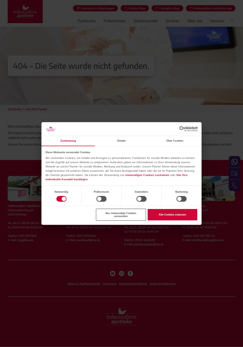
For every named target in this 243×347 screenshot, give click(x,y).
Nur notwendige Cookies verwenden (120, 215)
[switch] (101, 199)
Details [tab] (121, 140)
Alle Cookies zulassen (172, 214)
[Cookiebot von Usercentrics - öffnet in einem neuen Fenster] (182, 129)
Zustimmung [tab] (68, 140)
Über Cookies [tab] (174, 140)
